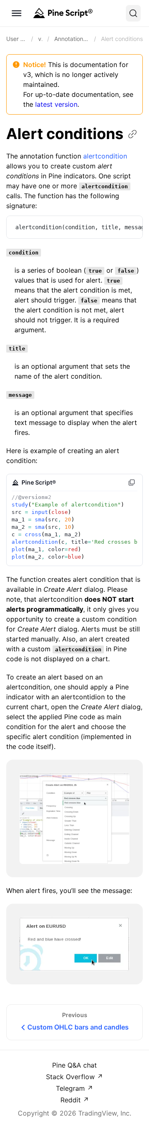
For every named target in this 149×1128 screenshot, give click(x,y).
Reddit (71, 1100)
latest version (56, 104)
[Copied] (131, 482)
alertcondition (105, 156)
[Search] (133, 13)
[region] (74, 227)
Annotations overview (71, 38)
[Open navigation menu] (16, 13)
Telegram (71, 1088)
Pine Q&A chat (74, 1065)
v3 (40, 38)
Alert (64, 134)
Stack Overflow (71, 1077)
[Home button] (62, 13)
